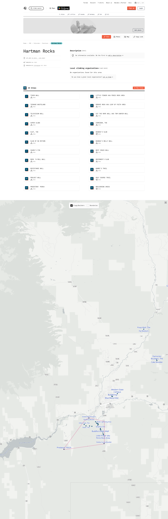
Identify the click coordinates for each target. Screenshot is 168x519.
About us (109, 3)
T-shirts (101, 3)
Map (128, 37)
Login (141, 8)
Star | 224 (140, 2)
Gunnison (45, 43)
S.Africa (72, 14)
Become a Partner (120, 3)
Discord (92, 3)
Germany (92, 14)
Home (24, 43)
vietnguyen (37, 65)
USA (101, 14)
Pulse (62, 14)
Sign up (131, 8)
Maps (53, 8)
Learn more (103, 68)
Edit (107, 37)
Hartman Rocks (56, 43)
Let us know (107, 77)
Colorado (37, 43)
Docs (130, 3)
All (108, 14)
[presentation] (138, 30)
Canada (82, 14)
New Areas (139, 88)
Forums (85, 3)
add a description (114, 55)
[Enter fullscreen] (165, 202)
